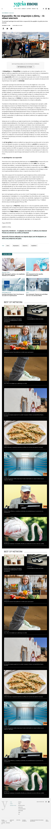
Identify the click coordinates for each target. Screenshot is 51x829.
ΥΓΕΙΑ (15, 8)
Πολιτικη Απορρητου (24, 821)
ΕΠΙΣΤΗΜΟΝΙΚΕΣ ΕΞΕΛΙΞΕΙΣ (8, 12)
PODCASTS (34, 8)
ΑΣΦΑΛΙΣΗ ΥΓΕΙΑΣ (13, 805)
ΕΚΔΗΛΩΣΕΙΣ (20, 807)
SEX (19, 814)
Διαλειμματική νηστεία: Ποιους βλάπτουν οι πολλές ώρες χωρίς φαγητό (18, 352)
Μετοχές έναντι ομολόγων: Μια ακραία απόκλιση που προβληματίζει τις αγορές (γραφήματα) (13, 320)
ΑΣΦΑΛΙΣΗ (24, 8)
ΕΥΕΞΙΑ (19, 8)
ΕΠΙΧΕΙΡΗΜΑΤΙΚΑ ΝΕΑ (22, 808)
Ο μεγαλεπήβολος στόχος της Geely (35, 319)
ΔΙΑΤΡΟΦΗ (29, 8)
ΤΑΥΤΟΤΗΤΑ (18, 820)
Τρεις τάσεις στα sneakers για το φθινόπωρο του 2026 (15, 383)
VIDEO (19, 803)
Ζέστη (8, 245)
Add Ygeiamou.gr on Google (24, 66)
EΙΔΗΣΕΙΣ (19, 802)
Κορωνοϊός (25, 245)
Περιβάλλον (34, 245)
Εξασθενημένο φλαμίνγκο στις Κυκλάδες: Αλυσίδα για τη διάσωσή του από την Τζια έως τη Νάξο (24, 543)
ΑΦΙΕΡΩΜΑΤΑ (20, 810)
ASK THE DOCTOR (21, 805)
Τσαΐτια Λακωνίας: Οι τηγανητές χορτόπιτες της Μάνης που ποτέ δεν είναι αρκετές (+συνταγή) (23, 447)
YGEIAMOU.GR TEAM (6, 25)
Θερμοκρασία (16, 245)
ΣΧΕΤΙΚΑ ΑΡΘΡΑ (7, 254)
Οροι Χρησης (47, 821)
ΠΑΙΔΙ (19, 812)
